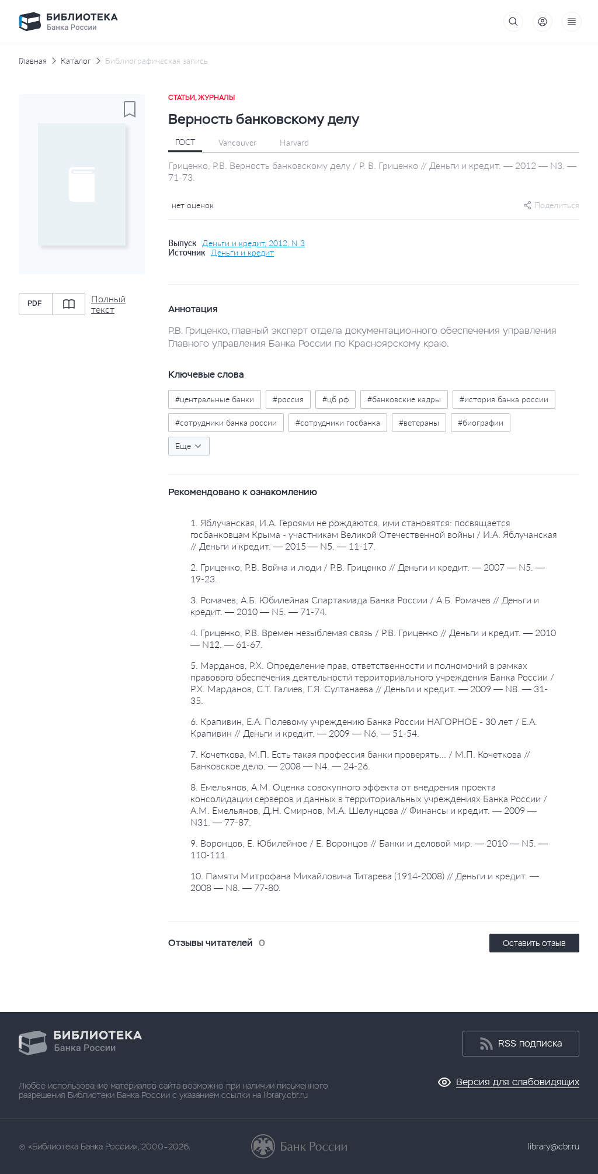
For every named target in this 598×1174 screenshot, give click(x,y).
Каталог (76, 60)
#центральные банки (214, 399)
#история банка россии (504, 399)
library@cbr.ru (553, 1146)
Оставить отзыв (534, 943)
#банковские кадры (404, 399)
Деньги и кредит (242, 252)
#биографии (480, 422)
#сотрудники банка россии (226, 422)
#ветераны (419, 422)
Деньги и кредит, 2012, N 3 (253, 243)
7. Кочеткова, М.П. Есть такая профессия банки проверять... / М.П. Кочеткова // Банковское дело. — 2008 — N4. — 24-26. (360, 759)
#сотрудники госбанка (337, 422)
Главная (33, 60)
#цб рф (335, 399)
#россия (288, 399)
